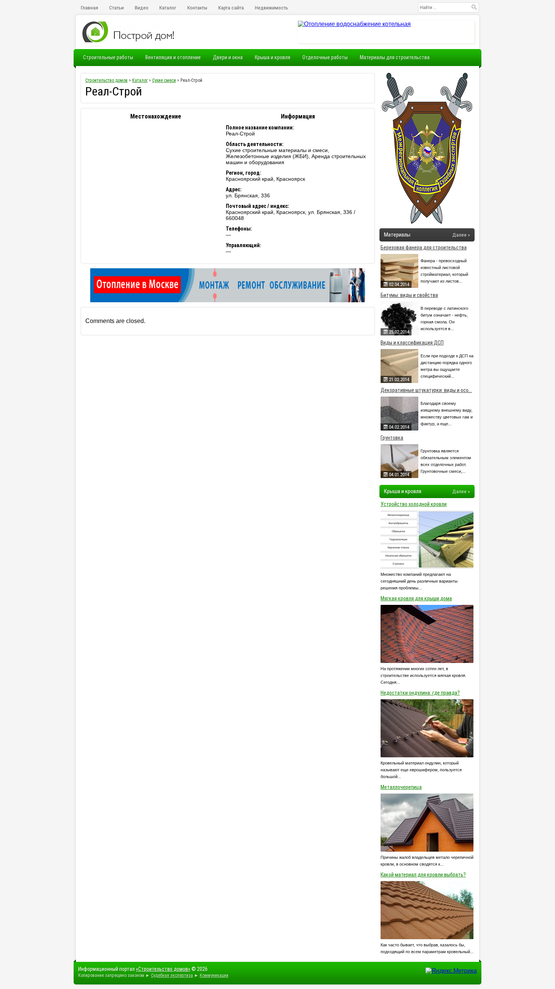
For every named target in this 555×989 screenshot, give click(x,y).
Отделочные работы (325, 57)
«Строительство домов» (163, 969)
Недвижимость (271, 8)
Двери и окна (228, 57)
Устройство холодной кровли (414, 504)
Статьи (116, 8)
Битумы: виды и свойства (409, 295)
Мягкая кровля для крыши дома (416, 598)
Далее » (461, 235)
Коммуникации (214, 975)
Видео (141, 8)
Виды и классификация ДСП (412, 343)
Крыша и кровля (272, 57)
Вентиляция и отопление (173, 57)
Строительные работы (108, 57)
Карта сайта (231, 8)
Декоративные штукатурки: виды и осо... (426, 390)
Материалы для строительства (395, 57)
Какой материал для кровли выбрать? (423, 875)
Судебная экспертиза (172, 975)
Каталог (167, 8)
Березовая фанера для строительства (424, 248)
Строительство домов (106, 80)
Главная (89, 8)
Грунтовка (392, 438)
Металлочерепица (401, 787)
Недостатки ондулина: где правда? (420, 693)
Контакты (197, 8)
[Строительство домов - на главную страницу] (129, 32)
